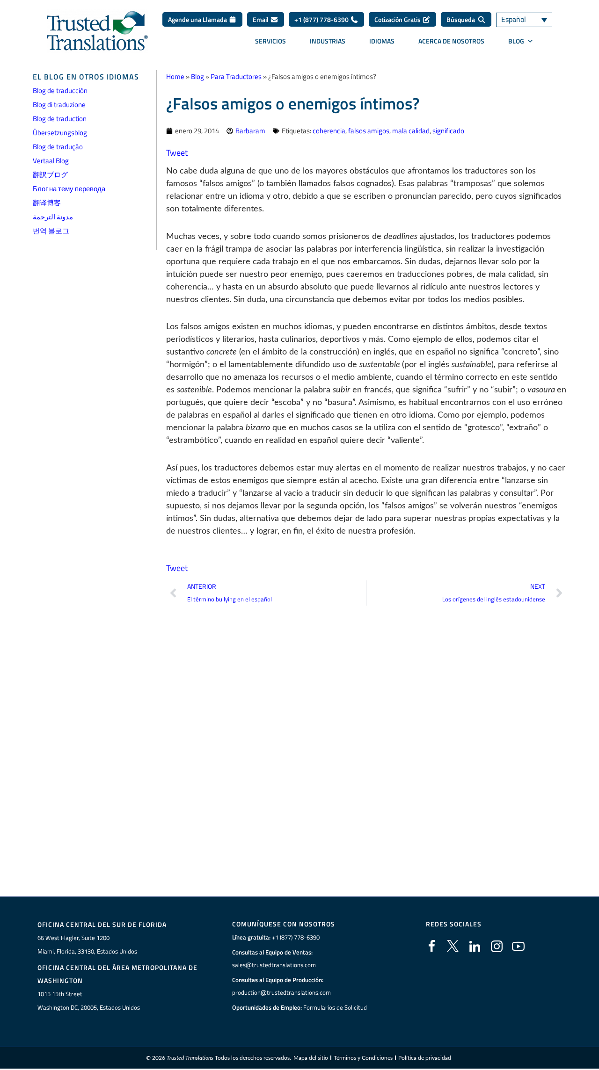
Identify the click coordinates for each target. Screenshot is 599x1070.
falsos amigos (368, 130)
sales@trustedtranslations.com (274, 964)
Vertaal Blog (51, 160)
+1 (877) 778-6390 (322, 19)
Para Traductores (236, 76)
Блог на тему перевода (69, 188)
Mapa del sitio (310, 1058)
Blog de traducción (60, 90)
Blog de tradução (58, 146)
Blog (197, 76)
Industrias (327, 41)
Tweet (177, 152)
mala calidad (411, 130)
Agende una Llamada (198, 19)
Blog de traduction (60, 118)
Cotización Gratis (398, 19)
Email (261, 19)
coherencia (329, 130)
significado (448, 130)
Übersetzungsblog (60, 132)
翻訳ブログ (50, 174)
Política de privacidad (424, 1058)
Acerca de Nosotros (451, 41)
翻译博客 (47, 202)
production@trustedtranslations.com (281, 992)
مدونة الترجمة (53, 216)
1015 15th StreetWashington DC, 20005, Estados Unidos (88, 1000)
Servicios (270, 41)
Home (175, 76)
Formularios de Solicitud (335, 1007)
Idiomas (381, 41)
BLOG (516, 41)
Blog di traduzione (59, 104)
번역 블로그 (51, 230)
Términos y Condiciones (363, 1058)
